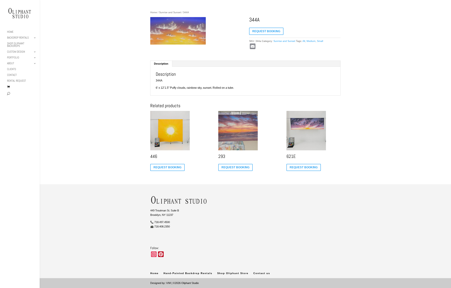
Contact (12, 75)
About (10, 63)
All (303, 41)
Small (320, 41)
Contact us (261, 273)
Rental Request (16, 81)
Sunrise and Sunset (170, 12)
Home (10, 32)
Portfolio (13, 57)
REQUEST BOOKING (266, 31)
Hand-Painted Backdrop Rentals (187, 273)
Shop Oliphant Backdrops (15, 45)
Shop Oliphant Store (232, 273)
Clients (11, 69)
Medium (311, 41)
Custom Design (16, 52)
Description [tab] (161, 63)
